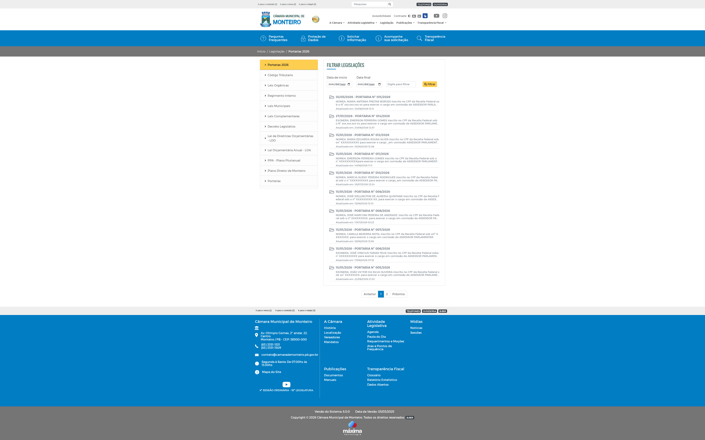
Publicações (404, 22)
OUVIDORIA (440, 4)
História (330, 327)
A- (419, 16)
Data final (363, 77)
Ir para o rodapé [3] (307, 4)
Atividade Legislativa (361, 22)
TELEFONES (424, 4)
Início (261, 51)
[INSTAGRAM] (445, 15)
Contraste (400, 15)
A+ (414, 16)
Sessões (416, 332)
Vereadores (332, 337)
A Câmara (336, 22)
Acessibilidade (381, 15)
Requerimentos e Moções (385, 341)
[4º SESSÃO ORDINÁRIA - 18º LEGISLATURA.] (436, 15)
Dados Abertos (378, 384)
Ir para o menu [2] (288, 4)
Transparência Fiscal (430, 22)
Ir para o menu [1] (264, 310)
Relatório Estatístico (382, 379)
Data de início (337, 77)
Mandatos (331, 342)
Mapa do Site (271, 372)
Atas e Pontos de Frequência (379, 347)
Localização (332, 332)
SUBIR (442, 311)
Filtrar (431, 84)
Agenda (373, 332)
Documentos (333, 375)
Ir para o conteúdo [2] (284, 310)
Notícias (416, 327)
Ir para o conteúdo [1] (267, 4)
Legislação (386, 22)
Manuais (330, 379)
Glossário (374, 375)
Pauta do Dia (376, 336)
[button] (389, 4)
